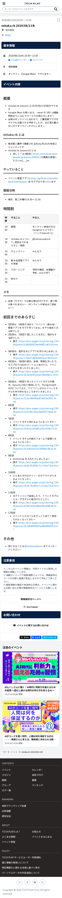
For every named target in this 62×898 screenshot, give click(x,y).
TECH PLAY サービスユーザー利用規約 (21, 857)
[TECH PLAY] (32, 3)
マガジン (6, 774)
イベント (14, 752)
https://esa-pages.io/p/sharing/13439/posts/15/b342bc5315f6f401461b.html (35, 449)
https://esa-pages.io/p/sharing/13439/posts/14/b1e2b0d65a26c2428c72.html (35, 428)
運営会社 (6, 816)
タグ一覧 (6, 790)
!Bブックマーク (49, 637)
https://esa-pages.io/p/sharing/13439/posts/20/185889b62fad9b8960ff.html (35, 526)
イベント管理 (8, 841)
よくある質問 (8, 836)
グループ (6, 785)
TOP (4, 752)
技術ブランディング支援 (14, 805)
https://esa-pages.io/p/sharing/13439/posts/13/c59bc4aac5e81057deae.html (35, 412)
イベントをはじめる (42, 836)
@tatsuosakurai (34, 546)
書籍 (34, 780)
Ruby (8, 35)
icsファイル (38, 59)
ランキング (37, 785)
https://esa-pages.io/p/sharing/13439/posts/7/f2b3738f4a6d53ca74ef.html (35, 356)
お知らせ (36, 831)
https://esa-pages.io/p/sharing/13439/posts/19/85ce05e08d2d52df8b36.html (35, 506)
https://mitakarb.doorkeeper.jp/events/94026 (35, 155)
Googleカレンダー (19, 59)
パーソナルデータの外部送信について (21, 872)
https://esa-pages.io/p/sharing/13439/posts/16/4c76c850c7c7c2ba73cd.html (36, 465)
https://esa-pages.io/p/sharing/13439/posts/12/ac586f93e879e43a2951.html (35, 398)
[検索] (55, 9)
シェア (37, 637)
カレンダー (37, 769)
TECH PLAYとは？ (11, 831)
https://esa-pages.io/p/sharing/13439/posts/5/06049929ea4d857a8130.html (35, 344)
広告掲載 (6, 810)
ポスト (26, 637)
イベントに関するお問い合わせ (33, 625)
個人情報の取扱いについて (15, 862)
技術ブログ (37, 774)
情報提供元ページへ (31, 599)
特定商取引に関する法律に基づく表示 (21, 867)
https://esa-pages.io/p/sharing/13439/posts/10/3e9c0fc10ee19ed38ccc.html (35, 375)
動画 (4, 780)
